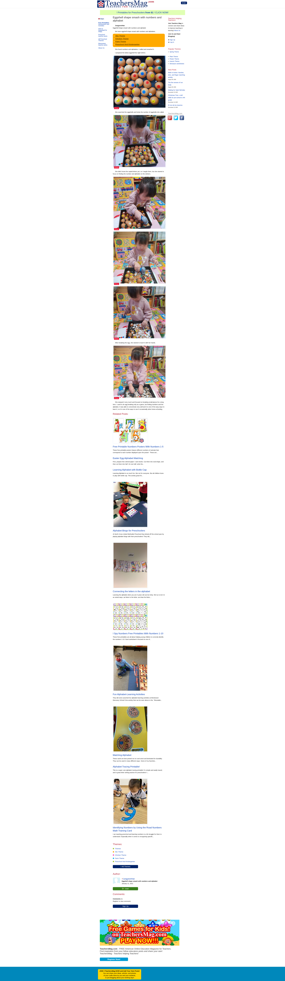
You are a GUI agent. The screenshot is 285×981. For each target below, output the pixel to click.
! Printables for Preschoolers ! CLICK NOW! (142, 12)
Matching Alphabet (122, 755)
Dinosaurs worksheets (177, 63)
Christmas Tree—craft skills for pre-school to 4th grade (176, 97)
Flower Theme (174, 59)
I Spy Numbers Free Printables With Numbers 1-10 (138, 633)
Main (102, 19)
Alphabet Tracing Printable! (126, 766)
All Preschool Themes (102, 39)
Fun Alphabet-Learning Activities (129, 694)
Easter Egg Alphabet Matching (128, 458)
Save (117, 108)
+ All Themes (125, 867)
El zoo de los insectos (175, 105)
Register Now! (113, 959)
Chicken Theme (122, 39)
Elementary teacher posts (102, 44)
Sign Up (125, 906)
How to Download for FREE (102, 30)
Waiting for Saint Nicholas (176, 90)
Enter (184, 3)
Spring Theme (174, 52)
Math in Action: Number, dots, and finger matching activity (176, 75)
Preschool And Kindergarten (127, 44)
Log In (172, 42)
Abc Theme (120, 36)
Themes (118, 848)
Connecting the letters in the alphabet (131, 591)
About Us (101, 48)
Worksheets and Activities (103, 24)
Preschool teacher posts (102, 35)
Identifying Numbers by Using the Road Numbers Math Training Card (137, 829)
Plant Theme (174, 56)
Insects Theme (174, 61)
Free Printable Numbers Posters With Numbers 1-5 (138, 446)
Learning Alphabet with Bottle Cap (130, 470)
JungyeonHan (129, 879)
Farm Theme (120, 42)
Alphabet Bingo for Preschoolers (129, 530)
